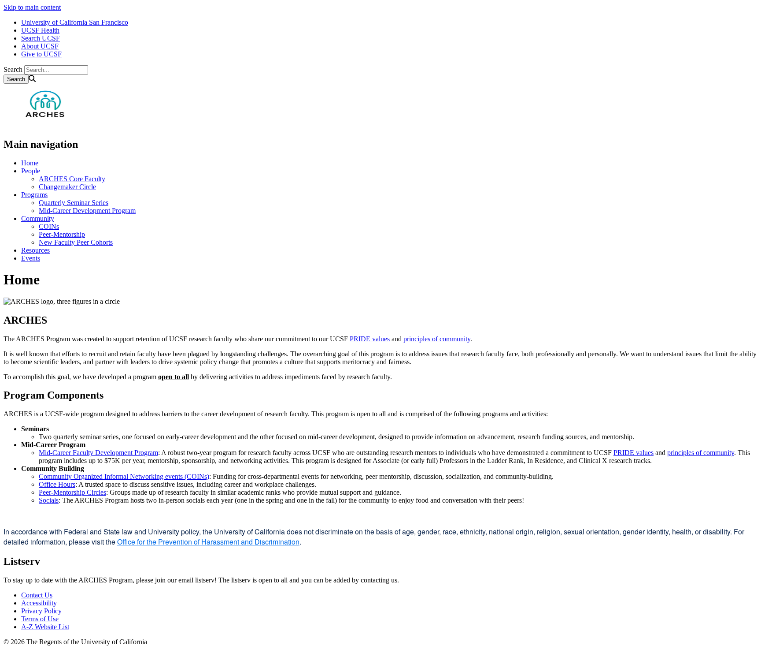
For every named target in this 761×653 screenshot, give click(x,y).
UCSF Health (40, 30)
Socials (49, 500)
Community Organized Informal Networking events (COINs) (124, 476)
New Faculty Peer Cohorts (76, 242)
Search (13, 69)
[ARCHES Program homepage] (48, 125)
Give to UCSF (41, 54)
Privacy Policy (41, 611)
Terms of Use (40, 619)
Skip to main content (32, 7)
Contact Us (36, 595)
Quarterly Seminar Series (73, 202)
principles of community (436, 339)
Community (37, 218)
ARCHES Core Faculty (72, 179)
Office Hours (57, 484)
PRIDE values (370, 339)
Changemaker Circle (67, 186)
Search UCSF (40, 38)
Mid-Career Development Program (87, 210)
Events (30, 258)
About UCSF (40, 46)
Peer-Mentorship (62, 234)
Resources (35, 250)
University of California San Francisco (74, 22)
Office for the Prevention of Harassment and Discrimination (208, 542)
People (30, 171)
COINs (49, 226)
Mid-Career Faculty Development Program (98, 452)
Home (29, 163)
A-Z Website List (45, 627)
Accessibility (39, 603)
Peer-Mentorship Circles (72, 492)
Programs (34, 194)
